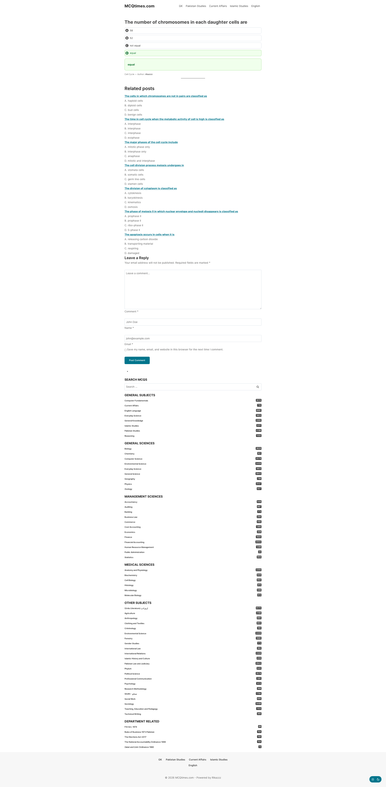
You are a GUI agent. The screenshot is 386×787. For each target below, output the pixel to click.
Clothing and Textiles (193, 623)
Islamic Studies (239, 6)
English (255, 6)
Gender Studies (193, 643)
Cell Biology (193, 580)
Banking (193, 511)
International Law (193, 648)
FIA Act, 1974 (193, 726)
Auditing (193, 506)
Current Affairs (218, 6)
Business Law (193, 517)
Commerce (193, 521)
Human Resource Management (193, 547)
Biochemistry (193, 575)
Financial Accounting (193, 542)
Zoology (193, 488)
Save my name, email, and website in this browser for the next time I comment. (175, 349)
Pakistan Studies (196, 6)
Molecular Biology (193, 595)
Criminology (193, 628)
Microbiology (193, 590)
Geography (193, 478)
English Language (193, 410)
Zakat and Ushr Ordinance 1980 (193, 747)
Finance (193, 537)
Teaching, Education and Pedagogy (193, 708)
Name (129, 327)
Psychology (193, 683)
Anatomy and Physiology (193, 570)
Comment (131, 311)
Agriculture (193, 613)
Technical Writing (193, 713)
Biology (193, 448)
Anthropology (193, 618)
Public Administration (193, 552)
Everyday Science (193, 415)
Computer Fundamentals (193, 400)
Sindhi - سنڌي (193, 693)
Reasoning (193, 435)
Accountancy (193, 501)
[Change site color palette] (375, 779)
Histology (193, 585)
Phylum (193, 668)
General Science (193, 473)
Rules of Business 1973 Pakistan (193, 731)
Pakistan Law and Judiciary (193, 663)
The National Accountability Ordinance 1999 (193, 741)
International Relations (193, 653)
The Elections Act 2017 (193, 736)
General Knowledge (193, 420)
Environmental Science (193, 463)
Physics (193, 483)
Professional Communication (193, 678)
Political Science (193, 673)
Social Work (193, 698)
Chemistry (193, 453)
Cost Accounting (193, 526)
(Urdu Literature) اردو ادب (193, 608)
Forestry (193, 638)
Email (129, 344)
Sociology (193, 703)
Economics (193, 532)
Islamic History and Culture (193, 658)
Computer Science (193, 458)
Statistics (193, 557)
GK (181, 6)
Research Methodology (193, 688)
